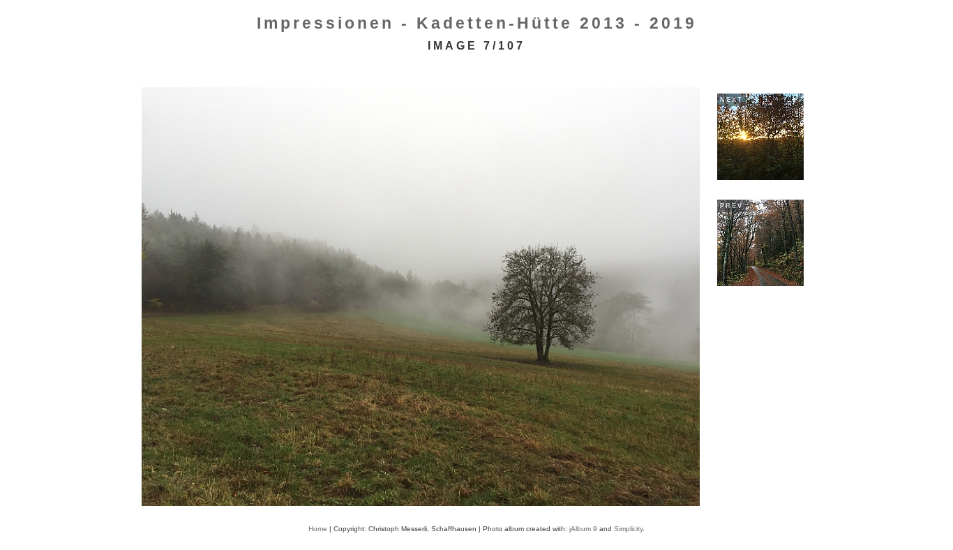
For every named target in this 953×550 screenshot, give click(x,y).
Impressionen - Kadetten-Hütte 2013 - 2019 (477, 23)
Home (317, 529)
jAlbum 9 (583, 529)
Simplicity (628, 529)
